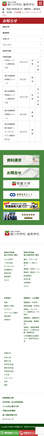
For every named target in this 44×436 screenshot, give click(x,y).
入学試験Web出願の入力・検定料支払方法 (31, 338)
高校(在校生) (9, 367)
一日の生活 (8, 263)
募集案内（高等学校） (32, 318)
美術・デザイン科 (30, 259)
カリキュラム (9, 266)
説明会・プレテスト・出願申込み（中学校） (31, 312)
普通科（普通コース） (32, 272)
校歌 (5, 302)
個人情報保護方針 (9, 415)
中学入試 (7, 357)
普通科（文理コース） (32, 269)
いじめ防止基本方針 (10, 406)
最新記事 (6, 27)
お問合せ (7, 319)
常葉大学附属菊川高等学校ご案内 (31, 253)
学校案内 (7, 298)
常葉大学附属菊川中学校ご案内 (11, 253)
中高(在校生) (9, 371)
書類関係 (6, 33)
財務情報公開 (7, 397)
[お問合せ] (21, 176)
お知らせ (6, 39)
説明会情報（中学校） (32, 306)
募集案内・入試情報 (31, 298)
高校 (5, 385)
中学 (5, 381)
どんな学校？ (9, 259)
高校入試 (7, 361)
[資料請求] (21, 164)
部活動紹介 (8, 269)
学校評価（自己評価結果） (13, 402)
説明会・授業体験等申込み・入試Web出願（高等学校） (31, 330)
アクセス (7, 309)
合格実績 (27, 282)
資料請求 (7, 316)
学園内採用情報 (8, 410)
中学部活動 (7, 57)
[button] (40, 3)
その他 (6, 374)
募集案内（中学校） (31, 302)
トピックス (7, 45)
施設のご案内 (9, 306)
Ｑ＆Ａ (6, 280)
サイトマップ (7, 419)
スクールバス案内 (11, 312)
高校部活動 (7, 51)
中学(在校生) (9, 364)
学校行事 (7, 273)
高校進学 (7, 276)
